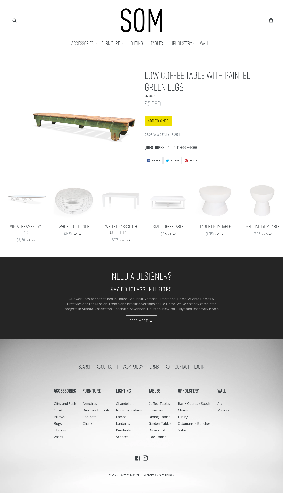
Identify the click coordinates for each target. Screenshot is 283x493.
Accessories (85, 43)
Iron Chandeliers (129, 410)
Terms (153, 366)
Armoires (90, 403)
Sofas (182, 430)
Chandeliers (125, 403)
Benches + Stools (96, 410)
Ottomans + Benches (194, 423)
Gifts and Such (65, 403)
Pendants (123, 430)
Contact (182, 366)
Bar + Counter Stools (194, 403)
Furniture (113, 43)
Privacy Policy (130, 366)
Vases (58, 436)
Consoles (156, 410)
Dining (183, 417)
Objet (58, 410)
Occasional (157, 430)
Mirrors (223, 410)
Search (85, 366)
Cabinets (89, 417)
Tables (159, 43)
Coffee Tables (159, 403)
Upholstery (184, 43)
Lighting (138, 43)
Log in (199, 366)
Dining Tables (159, 417)
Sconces (122, 436)
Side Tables (157, 436)
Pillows (59, 417)
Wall (207, 43)
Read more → (141, 321)
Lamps (121, 417)
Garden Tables (160, 423)
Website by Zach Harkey (159, 475)
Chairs (88, 423)
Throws (60, 430)
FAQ (167, 366)
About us (104, 366)
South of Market (129, 475)
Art (219, 403)
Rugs (58, 423)
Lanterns (123, 423)
